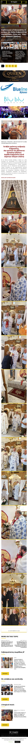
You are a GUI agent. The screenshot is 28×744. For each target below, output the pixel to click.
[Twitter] (9, 66)
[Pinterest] (12, 66)
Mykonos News (17, 684)
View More (5, 673)
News (2, 27)
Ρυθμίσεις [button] (11, 741)
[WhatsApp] (15, 66)
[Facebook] (6, 66)
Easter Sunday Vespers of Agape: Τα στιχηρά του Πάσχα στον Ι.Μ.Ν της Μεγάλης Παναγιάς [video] (20, 714)
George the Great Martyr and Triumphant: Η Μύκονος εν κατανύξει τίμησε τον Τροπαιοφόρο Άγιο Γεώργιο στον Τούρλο (7, 54)
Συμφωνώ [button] (17, 741)
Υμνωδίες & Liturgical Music (19, 710)
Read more (5, 58)
